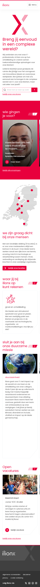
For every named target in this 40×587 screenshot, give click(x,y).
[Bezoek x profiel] (26, 583)
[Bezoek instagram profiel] (36, 583)
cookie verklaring (17, 578)
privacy (5, 578)
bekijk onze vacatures (12, 94)
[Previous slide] (30, 114)
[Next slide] (35, 114)
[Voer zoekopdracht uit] (34, 90)
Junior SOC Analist (14, 502)
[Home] (6, 5)
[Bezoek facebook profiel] (32, 583)
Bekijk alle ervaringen (11, 170)
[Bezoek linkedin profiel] (29, 583)
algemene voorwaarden (11, 574)
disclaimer (27, 574)
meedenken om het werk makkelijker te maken (17, 145)
